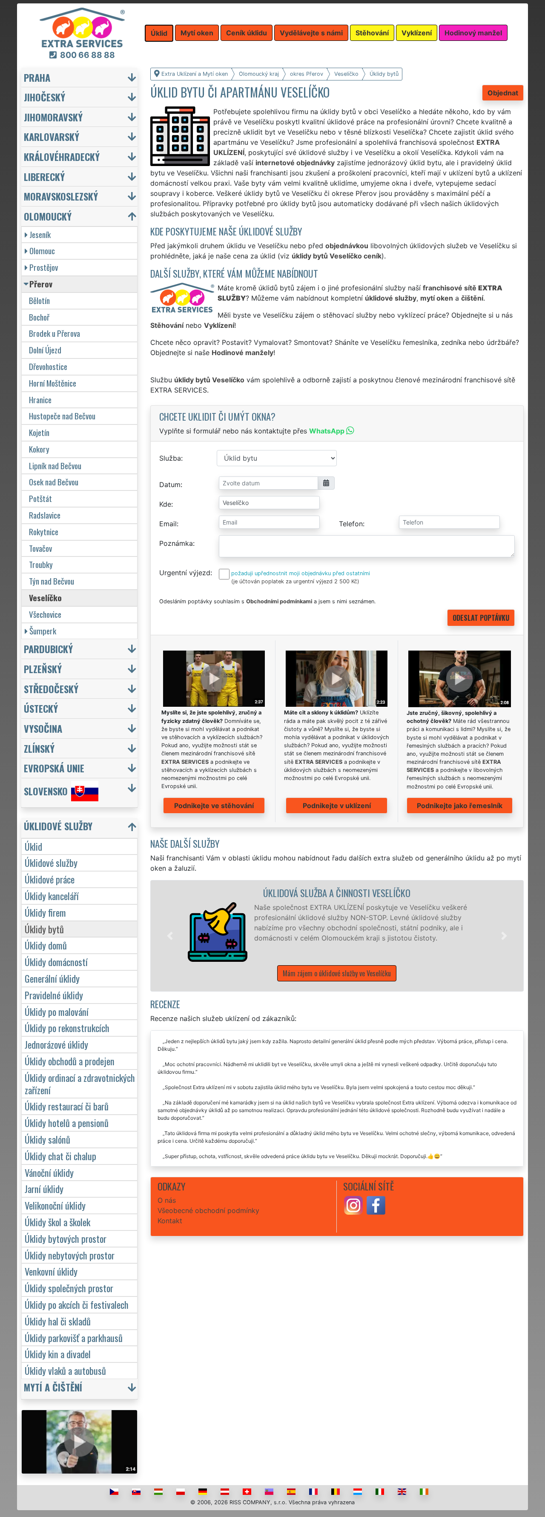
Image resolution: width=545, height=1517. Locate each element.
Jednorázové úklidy (56, 1044)
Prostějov (43, 267)
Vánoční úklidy (49, 1172)
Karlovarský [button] (51, 136)
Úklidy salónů (47, 1139)
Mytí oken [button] (197, 33)
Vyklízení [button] (417, 33)
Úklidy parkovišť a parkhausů (74, 1338)
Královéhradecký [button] (62, 156)
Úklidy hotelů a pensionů (67, 1123)
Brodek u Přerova (54, 333)
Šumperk (42, 631)
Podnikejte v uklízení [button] (337, 805)
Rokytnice (43, 531)
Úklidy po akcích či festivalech (77, 1304)
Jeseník (40, 234)
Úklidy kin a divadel (58, 1354)
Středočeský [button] (51, 689)
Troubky (41, 564)
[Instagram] (353, 1205)
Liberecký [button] (44, 176)
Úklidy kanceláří (52, 896)
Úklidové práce (50, 879)
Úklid (33, 846)
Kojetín (39, 432)
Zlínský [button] (39, 748)
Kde (165, 504)
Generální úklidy (52, 978)
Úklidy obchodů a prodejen (70, 1061)
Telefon (351, 523)
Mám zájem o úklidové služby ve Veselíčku (337, 973)
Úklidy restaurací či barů (67, 1106)
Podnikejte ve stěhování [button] (214, 805)
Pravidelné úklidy (54, 995)
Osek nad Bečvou (53, 482)
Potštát (40, 498)
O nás (167, 1200)
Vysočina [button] (43, 728)
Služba (170, 458)
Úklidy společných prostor (69, 1288)
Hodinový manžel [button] (473, 33)
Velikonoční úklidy (55, 1205)
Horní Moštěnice (52, 383)
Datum (170, 484)
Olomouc (42, 250)
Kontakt (170, 1220)
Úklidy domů (46, 945)
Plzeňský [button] (43, 669)
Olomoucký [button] (48, 216)
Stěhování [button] (372, 33)
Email (168, 523)
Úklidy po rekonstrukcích (67, 1028)
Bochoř (39, 317)
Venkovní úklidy (51, 1271)
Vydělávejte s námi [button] (311, 33)
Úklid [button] (159, 33)
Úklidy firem (45, 912)
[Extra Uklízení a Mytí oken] (82, 27)
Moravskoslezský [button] (61, 196)
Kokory (39, 449)
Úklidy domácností (56, 962)
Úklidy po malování (57, 1011)
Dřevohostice (48, 366)
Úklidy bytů (44, 929)
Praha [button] (37, 77)
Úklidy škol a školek (57, 1222)
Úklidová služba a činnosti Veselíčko (336, 893)
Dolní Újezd (45, 350)
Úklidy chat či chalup (60, 1156)
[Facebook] (376, 1205)
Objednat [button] (503, 93)
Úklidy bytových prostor (65, 1238)
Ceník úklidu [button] (246, 33)
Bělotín (39, 300)
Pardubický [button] (48, 649)
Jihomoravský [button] (53, 117)
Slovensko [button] (46, 791)
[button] (170, 935)
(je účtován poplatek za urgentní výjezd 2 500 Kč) (295, 581)
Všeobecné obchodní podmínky (208, 1210)
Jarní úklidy (44, 1188)
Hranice (40, 399)
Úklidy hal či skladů (58, 1321)
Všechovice (45, 614)
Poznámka (176, 543)
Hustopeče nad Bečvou (62, 416)
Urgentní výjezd (184, 572)
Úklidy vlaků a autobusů (65, 1370)
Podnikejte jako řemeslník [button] (459, 805)
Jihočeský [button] (44, 97)
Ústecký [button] (41, 708)
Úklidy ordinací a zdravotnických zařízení (80, 1083)
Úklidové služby (51, 862)
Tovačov (40, 548)
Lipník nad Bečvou (55, 465)
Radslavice (44, 515)
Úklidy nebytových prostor (70, 1255)
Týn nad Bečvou (51, 581)
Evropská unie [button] (54, 768)
